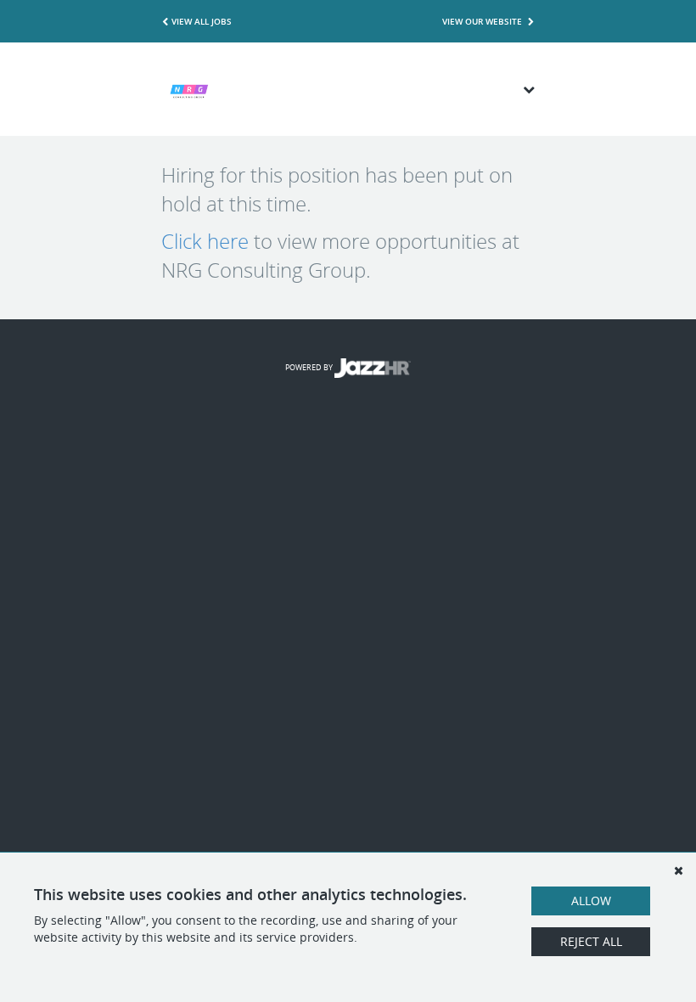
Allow (591, 900)
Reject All (591, 941)
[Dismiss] (678, 870)
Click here (205, 241)
